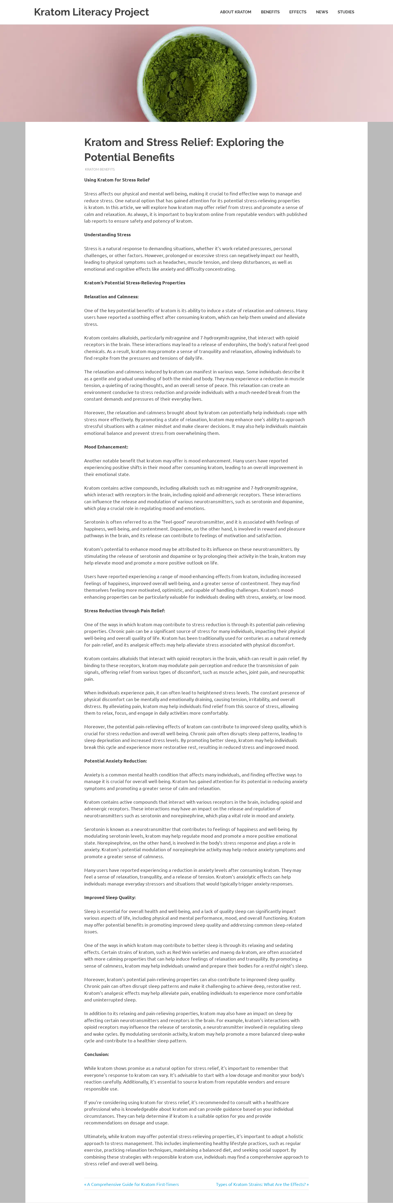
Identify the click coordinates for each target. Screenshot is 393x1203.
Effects (297, 12)
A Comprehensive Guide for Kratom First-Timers (133, 1184)
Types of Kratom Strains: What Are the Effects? (261, 1184)
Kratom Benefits (100, 169)
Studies (346, 12)
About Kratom (235, 12)
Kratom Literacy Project (91, 12)
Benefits (270, 12)
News (322, 12)
